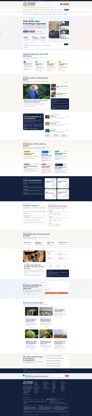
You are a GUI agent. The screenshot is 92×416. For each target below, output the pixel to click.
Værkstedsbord (36, 14)
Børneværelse (57, 225)
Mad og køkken (52, 9)
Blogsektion (24, 9)
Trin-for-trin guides (36, 392)
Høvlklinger (65, 14)
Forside (24, 0)
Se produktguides (32, 31)
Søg (61, 4)
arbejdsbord (24, 401)
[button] (0, 35)
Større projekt (59, 220)
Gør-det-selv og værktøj (36, 9)
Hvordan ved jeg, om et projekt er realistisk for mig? (54, 365)
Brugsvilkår (62, 388)
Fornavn (46, 282)
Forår (24, 211)
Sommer (27, 211)
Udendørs (40, 211)
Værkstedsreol (50, 14)
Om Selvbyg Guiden (63, 382)
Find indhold (66, 44)
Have (54, 225)
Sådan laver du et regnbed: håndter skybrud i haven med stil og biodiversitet (31, 342)
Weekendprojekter (36, 388)
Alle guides (35, 393)
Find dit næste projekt (39, 31)
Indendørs (36, 211)
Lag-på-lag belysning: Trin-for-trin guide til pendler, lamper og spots (60, 104)
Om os (65, 0)
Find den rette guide (66, 4)
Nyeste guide (27, 0)
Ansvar (66, 414)
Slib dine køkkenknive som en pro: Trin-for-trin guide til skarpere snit (45, 342)
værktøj (46, 401)
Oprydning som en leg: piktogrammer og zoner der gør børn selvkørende (34, 222)
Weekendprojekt (25, 213)
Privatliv (61, 414)
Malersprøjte (41, 14)
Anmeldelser (35, 383)
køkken (39, 45)
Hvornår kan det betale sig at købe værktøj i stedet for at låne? (55, 358)
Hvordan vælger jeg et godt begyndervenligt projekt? (54, 355)
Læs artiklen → (31, 327)
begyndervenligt (31, 45)
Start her (44, 0)
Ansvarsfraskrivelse (63, 387)
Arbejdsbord (32, 14)
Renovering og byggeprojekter (58, 9)
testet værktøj (48, 45)
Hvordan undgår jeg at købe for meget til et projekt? (54, 360)
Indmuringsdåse (45, 14)
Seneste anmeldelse (32, 0)
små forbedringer (26, 47)
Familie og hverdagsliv (29, 9)
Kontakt (62, 383)
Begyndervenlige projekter (37, 387)
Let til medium (55, 220)
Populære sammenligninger (39, 0)
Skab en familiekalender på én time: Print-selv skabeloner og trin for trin (60, 342)
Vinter (33, 211)
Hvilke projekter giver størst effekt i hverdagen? (53, 363)
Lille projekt (44, 211)
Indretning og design (46, 9)
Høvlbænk (58, 14)
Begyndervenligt (51, 220)
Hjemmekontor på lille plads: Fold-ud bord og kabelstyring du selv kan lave (59, 108)
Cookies (64, 414)
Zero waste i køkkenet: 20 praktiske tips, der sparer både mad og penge (31, 320)
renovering (44, 45)
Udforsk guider (26, 31)
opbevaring (35, 45)
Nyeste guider (36, 382)
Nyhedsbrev (67, 0)
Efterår (30, 211)
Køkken (50, 225)
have (41, 45)
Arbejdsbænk (54, 14)
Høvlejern (62, 14)
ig (25, 394)
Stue (52, 225)
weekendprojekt (26, 45)
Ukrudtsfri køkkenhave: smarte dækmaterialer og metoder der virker (33, 217)
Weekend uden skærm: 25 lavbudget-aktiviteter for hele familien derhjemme (59, 101)
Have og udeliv (41, 9)
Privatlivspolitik (62, 0)
